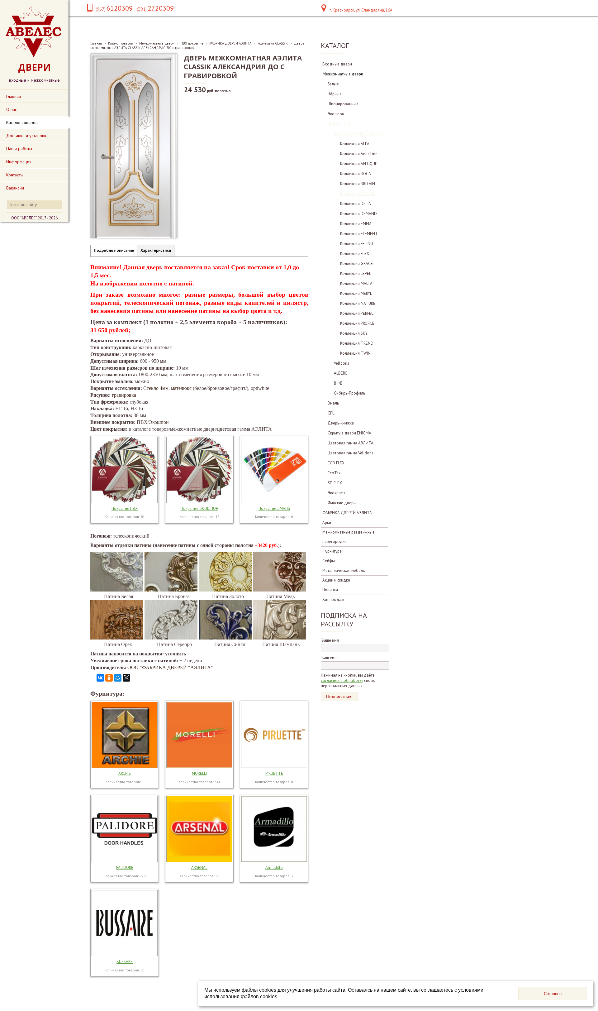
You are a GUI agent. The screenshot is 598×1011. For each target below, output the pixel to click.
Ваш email (330, 657)
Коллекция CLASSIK (273, 43)
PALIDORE (124, 867)
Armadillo (274, 867)
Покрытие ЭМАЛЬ (274, 508)
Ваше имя (330, 640)
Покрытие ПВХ (125, 508)
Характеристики (155, 250)
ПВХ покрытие (192, 43)
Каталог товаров (120, 43)
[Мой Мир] (117, 678)
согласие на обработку (342, 680)
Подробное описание (114, 250)
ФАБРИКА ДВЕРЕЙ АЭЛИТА (230, 43)
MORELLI (199, 773)
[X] (126, 678)
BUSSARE (124, 961)
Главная (96, 43)
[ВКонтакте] (100, 678)
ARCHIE (124, 773)
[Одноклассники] (109, 678)
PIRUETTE (274, 773)
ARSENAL (199, 867)
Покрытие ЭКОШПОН (199, 508)
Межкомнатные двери (156, 43)
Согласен (553, 993)
